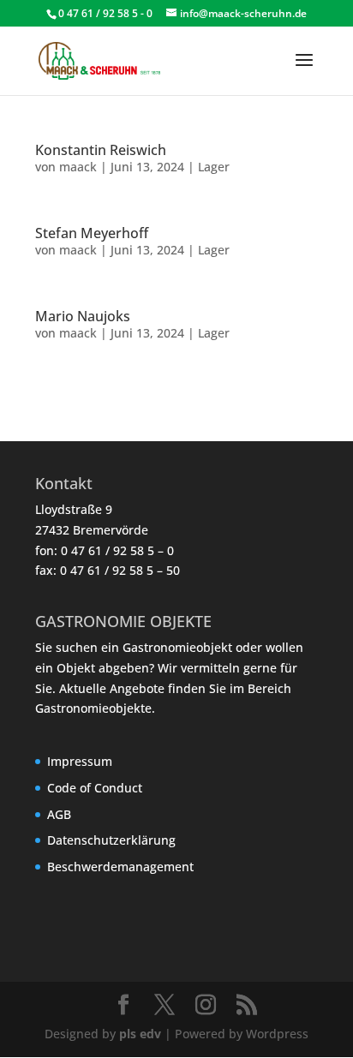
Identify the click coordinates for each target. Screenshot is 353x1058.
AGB (59, 814)
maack (78, 166)
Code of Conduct (94, 788)
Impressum (79, 761)
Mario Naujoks (82, 316)
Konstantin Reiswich (100, 149)
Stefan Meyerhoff (91, 233)
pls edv (140, 1033)
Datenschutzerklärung (111, 840)
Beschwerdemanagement (120, 866)
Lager (214, 166)
